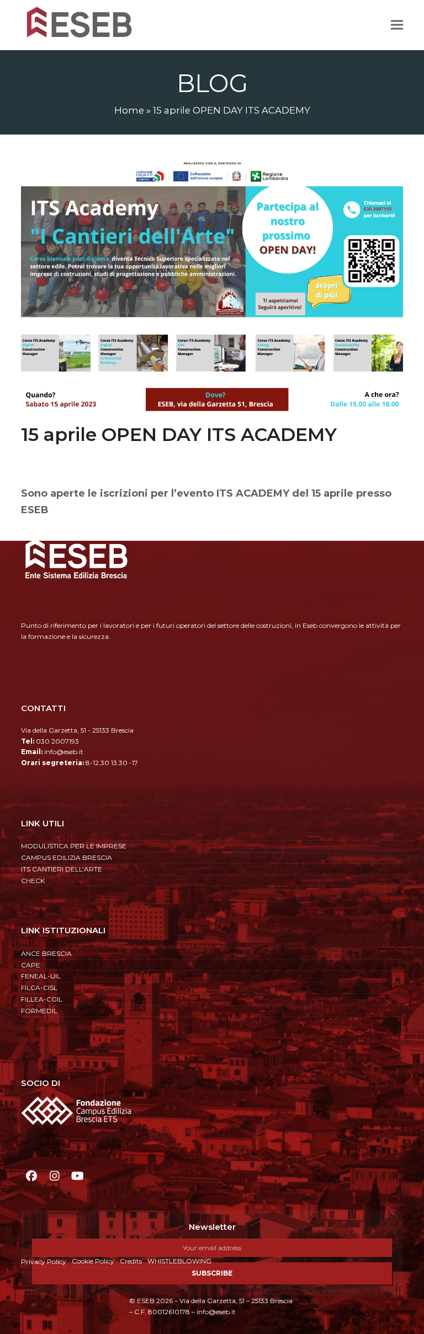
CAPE (30, 965)
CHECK (33, 880)
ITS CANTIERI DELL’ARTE (61, 869)
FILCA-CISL (39, 987)
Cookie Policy (93, 1261)
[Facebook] (31, 1175)
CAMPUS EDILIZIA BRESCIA (66, 857)
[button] (397, 24)
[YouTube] (77, 1175)
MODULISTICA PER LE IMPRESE (73, 846)
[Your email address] (211, 1248)
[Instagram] (54, 1175)
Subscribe (212, 1273)
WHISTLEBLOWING (179, 1261)
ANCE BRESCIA (46, 953)
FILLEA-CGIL (41, 999)
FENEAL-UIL (41, 976)
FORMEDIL (39, 1011)
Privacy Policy (43, 1261)
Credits (131, 1261)
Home (129, 110)
